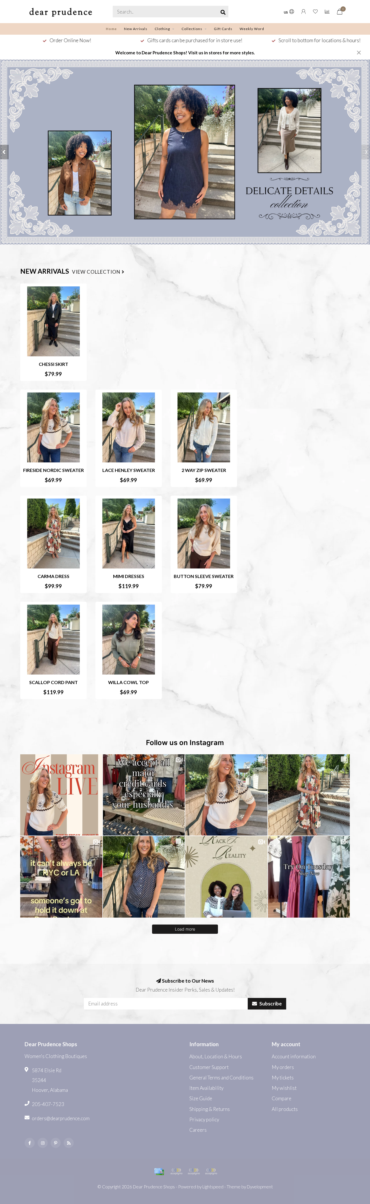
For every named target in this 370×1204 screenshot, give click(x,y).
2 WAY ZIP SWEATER (204, 470)
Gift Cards (223, 29)
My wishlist (284, 1088)
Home (111, 29)
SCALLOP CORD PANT (53, 682)
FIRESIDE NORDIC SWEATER (53, 470)
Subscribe (270, 1004)
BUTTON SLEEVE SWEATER (204, 576)
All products (285, 1109)
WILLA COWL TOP (128, 682)
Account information (294, 1056)
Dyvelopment (260, 1186)
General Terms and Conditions (221, 1078)
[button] (4, 152)
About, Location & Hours (215, 1056)
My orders (283, 1067)
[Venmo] (211, 1171)
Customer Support (209, 1067)
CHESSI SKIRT (53, 364)
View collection (97, 272)
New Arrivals (135, 29)
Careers (198, 1130)
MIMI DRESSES (128, 576)
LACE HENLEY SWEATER (128, 470)
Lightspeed (212, 1186)
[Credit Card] (159, 1171)
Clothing (162, 29)
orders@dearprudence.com (61, 1118)
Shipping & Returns (209, 1109)
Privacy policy (204, 1119)
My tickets (283, 1078)
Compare (281, 1098)
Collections (192, 29)
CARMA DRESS (53, 576)
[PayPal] (176, 1171)
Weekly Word (252, 29)
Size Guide (200, 1098)
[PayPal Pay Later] (193, 1171)
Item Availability (206, 1088)
